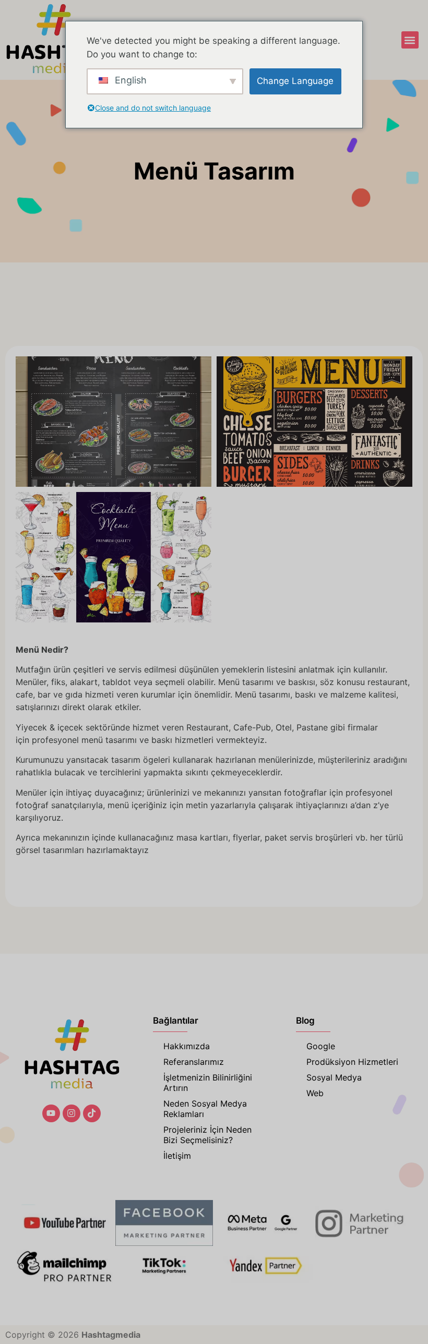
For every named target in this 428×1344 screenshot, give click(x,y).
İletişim (177, 1155)
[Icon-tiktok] (92, 1113)
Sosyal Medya (334, 1077)
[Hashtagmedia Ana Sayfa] (53, 40)
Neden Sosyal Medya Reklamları (205, 1108)
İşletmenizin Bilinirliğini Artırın (207, 1082)
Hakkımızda (186, 1046)
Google (320, 1046)
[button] (410, 40)
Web (315, 1093)
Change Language (295, 81)
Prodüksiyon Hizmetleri (352, 1062)
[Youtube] (51, 1113)
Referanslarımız (193, 1062)
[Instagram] (71, 1113)
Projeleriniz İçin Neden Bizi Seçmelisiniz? (207, 1134)
